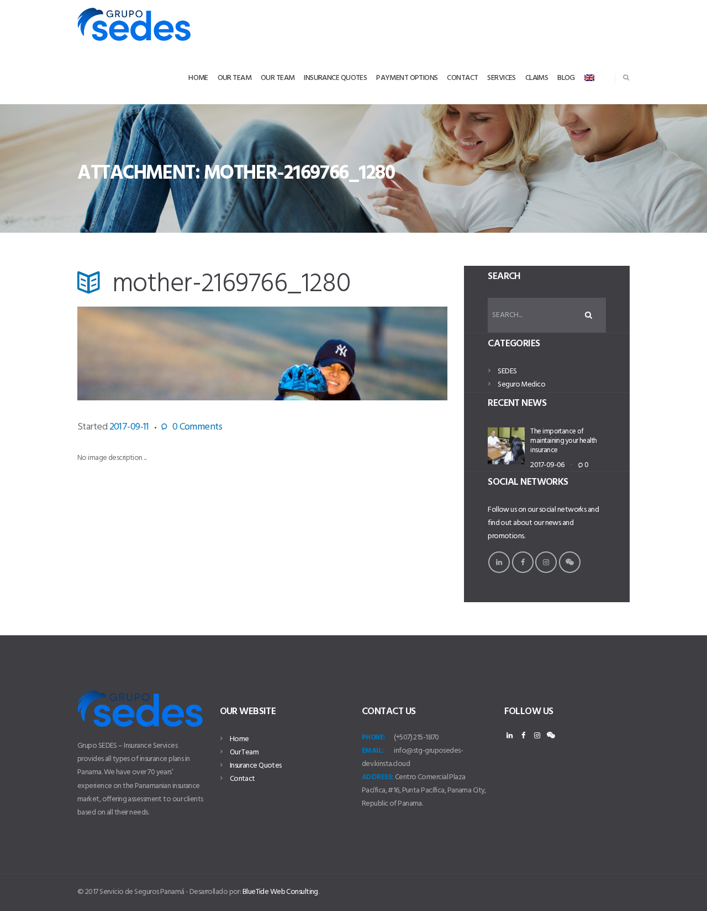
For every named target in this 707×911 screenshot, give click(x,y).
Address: (378, 777)
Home (239, 739)
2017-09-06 (547, 465)
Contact (242, 779)
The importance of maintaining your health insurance (563, 441)
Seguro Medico (521, 384)
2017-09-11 (129, 427)
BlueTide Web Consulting (280, 892)
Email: (373, 751)
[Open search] (626, 77)
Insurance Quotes (256, 765)
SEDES (507, 371)
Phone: (374, 737)
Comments (197, 427)
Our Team (244, 752)
